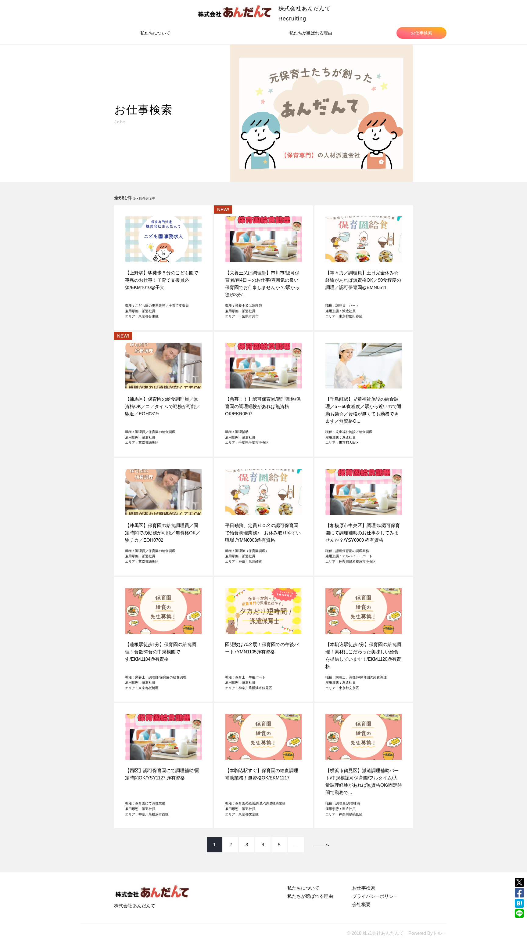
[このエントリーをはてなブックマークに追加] (519, 903)
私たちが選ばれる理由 (310, 33)
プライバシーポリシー (375, 896)
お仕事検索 (421, 33)
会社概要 (361, 904)
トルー (439, 933)
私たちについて (155, 33)
